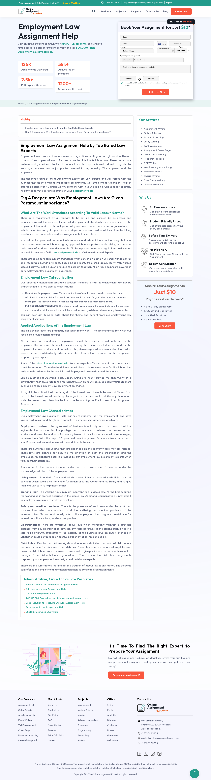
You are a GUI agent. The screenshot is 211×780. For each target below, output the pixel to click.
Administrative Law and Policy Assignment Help (52, 584)
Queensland (113, 735)
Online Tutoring (152, 133)
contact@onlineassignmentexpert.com (145, 2)
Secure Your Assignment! (126, 675)
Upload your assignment (130, 56)
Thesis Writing (152, 175)
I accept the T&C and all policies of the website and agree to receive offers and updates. (155, 83)
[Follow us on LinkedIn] (159, 753)
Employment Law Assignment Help (45, 607)
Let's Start (165, 325)
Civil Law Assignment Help (40, 593)
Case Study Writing (154, 180)
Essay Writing (151, 141)
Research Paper (152, 171)
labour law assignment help (52, 363)
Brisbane (111, 720)
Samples (135, 11)
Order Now (181, 11)
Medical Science (85, 710)
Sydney (111, 705)
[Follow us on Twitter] (146, 753)
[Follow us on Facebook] (139, 753)
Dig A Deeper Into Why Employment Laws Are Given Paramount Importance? (68, 131)
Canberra (112, 725)
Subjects (120, 11)
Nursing (81, 715)
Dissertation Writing (155, 154)
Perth (110, 710)
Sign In (169, 2)
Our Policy (53, 715)
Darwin (110, 730)
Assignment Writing (154, 128)
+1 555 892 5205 (111, 2)
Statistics (82, 740)
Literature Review (153, 184)
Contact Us (53, 710)
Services (105, 11)
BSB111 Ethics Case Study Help (42, 611)
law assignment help (65, 252)
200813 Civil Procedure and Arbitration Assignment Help (57, 598)
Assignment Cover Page (157, 150)
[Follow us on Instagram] (152, 753)
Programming (84, 730)
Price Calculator (56, 735)
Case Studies (152, 11)
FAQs (51, 720)
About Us (52, 705)
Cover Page (24, 730)
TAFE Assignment (153, 145)
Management (84, 705)
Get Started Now (155, 92)
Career (51, 740)
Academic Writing (154, 137)
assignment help (83, 190)
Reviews (52, 730)
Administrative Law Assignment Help (46, 588)
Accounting (83, 735)
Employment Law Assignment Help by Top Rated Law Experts (59, 127)
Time (181, 47)
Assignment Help (26, 705)
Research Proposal (154, 158)
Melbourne (112, 740)
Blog (165, 11)
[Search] (93, 11)
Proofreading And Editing (158, 167)
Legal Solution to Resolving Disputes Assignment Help (55, 602)
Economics (83, 725)
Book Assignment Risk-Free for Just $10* (49, 3)
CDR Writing (150, 162)
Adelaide (111, 715)
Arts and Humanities (88, 720)
